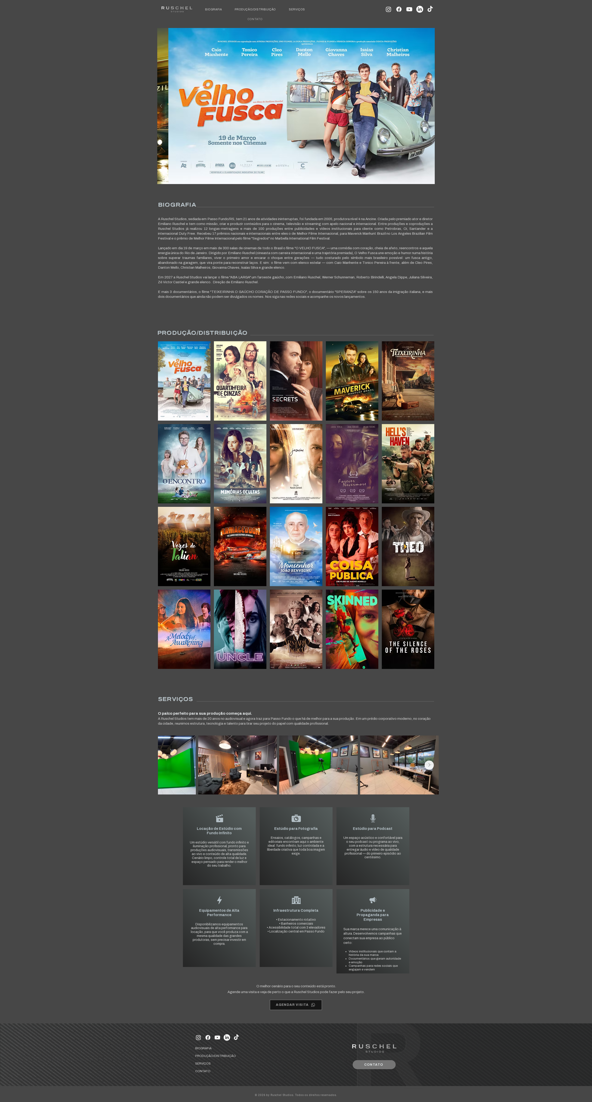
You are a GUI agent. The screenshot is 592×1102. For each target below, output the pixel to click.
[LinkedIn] (419, 9)
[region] (184, 381)
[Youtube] (409, 9)
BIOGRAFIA (203, 1048)
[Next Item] (429, 765)
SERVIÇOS (203, 1063)
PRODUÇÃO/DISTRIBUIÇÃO (206, 1056)
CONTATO (202, 1071)
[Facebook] (398, 9)
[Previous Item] (168, 765)
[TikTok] (430, 9)
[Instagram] (388, 9)
